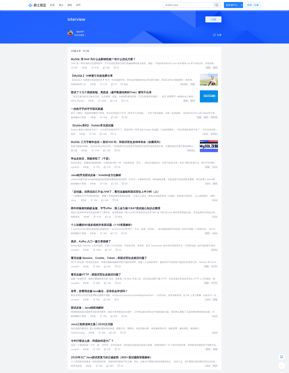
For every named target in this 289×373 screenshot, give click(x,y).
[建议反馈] (281, 357)
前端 (186, 100)
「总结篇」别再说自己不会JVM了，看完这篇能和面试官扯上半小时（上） (115, 191)
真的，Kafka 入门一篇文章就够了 (91, 241)
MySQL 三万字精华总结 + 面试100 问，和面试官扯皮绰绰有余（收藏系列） (116, 142)
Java (205, 134)
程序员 (214, 117)
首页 (52, 5)
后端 (208, 67)
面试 (215, 67)
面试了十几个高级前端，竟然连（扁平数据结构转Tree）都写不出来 (111, 92)
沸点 (61, 5)
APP (78, 5)
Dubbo (214, 134)
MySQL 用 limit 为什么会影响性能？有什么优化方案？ (103, 59)
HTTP (214, 266)
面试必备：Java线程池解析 (87, 307)
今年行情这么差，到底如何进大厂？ (92, 340)
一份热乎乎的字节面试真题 (87, 108)
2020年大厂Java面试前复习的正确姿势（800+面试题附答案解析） (112, 357)
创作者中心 (232, 5)
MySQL (184, 84)
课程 (69, 5)
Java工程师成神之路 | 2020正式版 (92, 324)
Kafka (214, 249)
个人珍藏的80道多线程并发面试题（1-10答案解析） (102, 224)
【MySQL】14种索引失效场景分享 (92, 75)
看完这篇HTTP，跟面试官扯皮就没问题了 (96, 274)
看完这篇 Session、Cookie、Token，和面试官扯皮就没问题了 (109, 258)
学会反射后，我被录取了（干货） (91, 158)
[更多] (281, 365)
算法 (193, 100)
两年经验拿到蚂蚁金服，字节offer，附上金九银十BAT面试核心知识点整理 (115, 208)
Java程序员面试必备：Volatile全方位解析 (96, 175)
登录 (253, 5)
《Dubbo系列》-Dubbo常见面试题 (92, 125)
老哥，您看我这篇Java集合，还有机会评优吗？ (99, 291)
